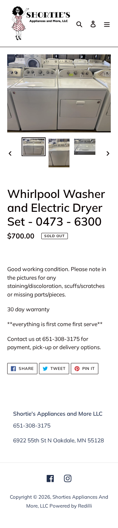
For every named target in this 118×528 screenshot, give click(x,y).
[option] (33, 147)
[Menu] (107, 23)
